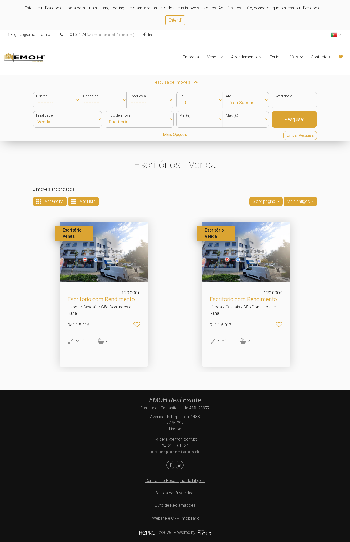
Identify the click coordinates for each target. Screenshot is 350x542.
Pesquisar (294, 119)
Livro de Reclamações (175, 505)
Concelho (91, 96)
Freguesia (138, 96)
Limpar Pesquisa (300, 135)
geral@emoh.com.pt (33, 34)
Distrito (42, 96)
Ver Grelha (54, 201)
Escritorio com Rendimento (101, 299)
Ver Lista (87, 201)
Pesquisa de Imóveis (171, 82)
